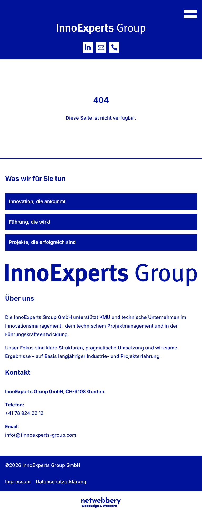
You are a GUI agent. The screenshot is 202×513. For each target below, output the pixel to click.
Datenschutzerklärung (61, 481)
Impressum (18, 481)
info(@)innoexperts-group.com (40, 435)
